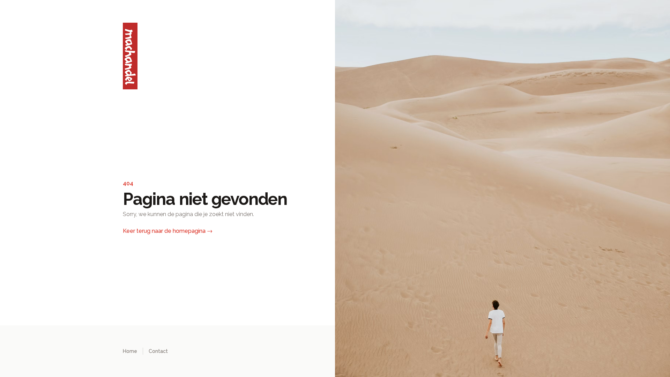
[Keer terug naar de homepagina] (201, 55)
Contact (158, 351)
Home (130, 351)
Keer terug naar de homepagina (168, 231)
